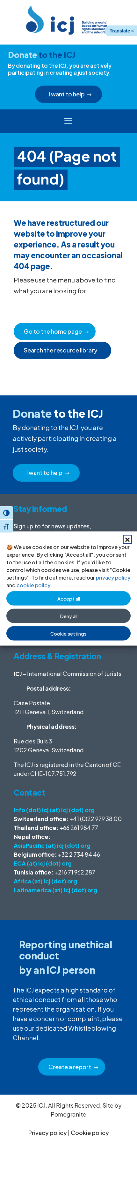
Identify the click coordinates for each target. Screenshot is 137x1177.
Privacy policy (47, 1132)
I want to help (67, 94)
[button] (127, 539)
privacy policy (113, 577)
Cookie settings (68, 633)
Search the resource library (60, 350)
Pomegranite (68, 1114)
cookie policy (33, 585)
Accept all (68, 598)
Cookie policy (90, 1132)
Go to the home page (53, 331)
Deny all (68, 616)
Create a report (69, 1066)
